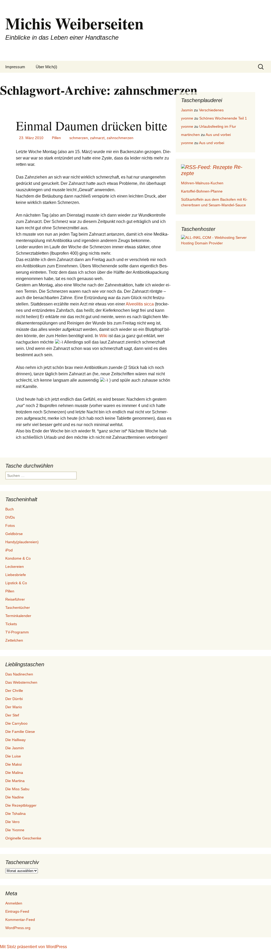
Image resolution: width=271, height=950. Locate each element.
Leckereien (14, 566)
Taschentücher (17, 607)
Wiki (104, 336)
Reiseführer (15, 599)
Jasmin (187, 110)
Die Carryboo (16, 723)
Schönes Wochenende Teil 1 (223, 118)
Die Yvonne (14, 830)
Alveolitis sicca (140, 304)
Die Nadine (14, 797)
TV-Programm (17, 632)
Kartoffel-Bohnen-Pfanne (202, 191)
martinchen (190, 135)
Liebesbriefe (15, 575)
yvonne (187, 118)
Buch (9, 509)
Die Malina (14, 772)
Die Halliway (15, 740)
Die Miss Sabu (17, 789)
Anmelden (13, 903)
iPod (9, 550)
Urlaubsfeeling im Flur (217, 126)
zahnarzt (97, 138)
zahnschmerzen (120, 138)
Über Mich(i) (46, 67)
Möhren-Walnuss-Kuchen (202, 183)
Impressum (15, 67)
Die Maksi (13, 764)
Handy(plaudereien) (22, 542)
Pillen (56, 138)
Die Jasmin (14, 748)
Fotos (10, 525)
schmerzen (78, 138)
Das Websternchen (21, 682)
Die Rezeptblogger (21, 805)
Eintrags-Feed (17, 911)
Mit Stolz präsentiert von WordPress (33, 946)
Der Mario (13, 707)
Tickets (11, 624)
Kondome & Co (18, 558)
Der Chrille (14, 690)
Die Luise (13, 756)
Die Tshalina (15, 813)
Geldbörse (14, 534)
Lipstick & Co (16, 583)
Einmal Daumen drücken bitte (91, 125)
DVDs (10, 517)
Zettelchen (14, 640)
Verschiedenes (211, 110)
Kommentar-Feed (20, 919)
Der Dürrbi (14, 699)
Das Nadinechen (19, 674)
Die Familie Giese (20, 731)
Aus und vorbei (218, 135)
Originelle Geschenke (23, 838)
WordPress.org (17, 928)
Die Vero (12, 822)
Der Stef (12, 715)
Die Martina (15, 781)
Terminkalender (18, 616)
